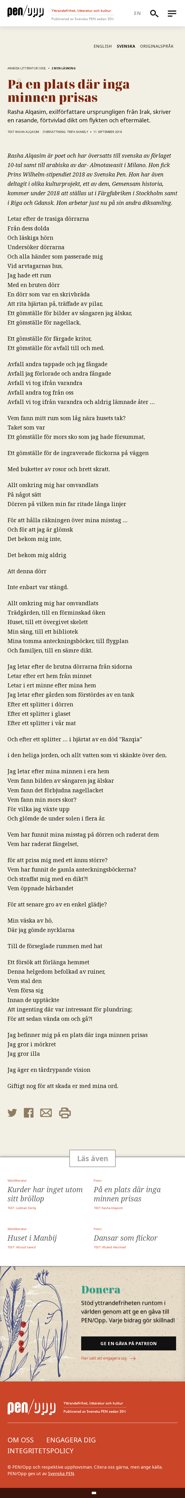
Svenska (126, 46)
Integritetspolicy (40, 1450)
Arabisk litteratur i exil (26, 68)
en (137, 13)
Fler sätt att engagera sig (104, 1358)
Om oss (20, 1439)
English (103, 46)
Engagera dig (71, 1439)
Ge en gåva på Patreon (128, 1343)
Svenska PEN (61, 1473)
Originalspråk (157, 46)
